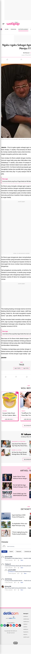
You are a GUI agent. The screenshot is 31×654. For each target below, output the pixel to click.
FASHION (13, 29)
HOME (7, 29)
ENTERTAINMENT (23, 29)
